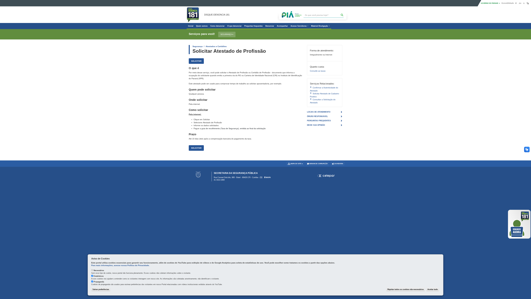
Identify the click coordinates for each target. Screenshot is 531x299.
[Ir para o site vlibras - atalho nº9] (527, 3)
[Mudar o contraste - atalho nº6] (516, 3)
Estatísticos (99, 276)
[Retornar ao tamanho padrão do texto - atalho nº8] (523, 3)
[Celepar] (326, 175)
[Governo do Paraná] (198, 175)
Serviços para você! (202, 34)
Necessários (99, 270)
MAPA (268, 177)
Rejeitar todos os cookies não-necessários (405, 289)
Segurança (226, 34)
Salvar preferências (101, 289)
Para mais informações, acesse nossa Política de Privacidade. (120, 265)
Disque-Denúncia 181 (217, 15)
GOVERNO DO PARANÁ (490, 3)
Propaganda (99, 282)
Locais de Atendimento (318, 112)
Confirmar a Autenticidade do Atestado (324, 89)
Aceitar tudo (432, 289)
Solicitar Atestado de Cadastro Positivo (324, 95)
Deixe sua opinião (316, 125)
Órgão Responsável (317, 116)
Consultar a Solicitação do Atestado (322, 101)
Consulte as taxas (318, 71)
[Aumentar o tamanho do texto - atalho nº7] (520, 3)
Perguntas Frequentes (319, 121)
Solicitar (196, 61)
